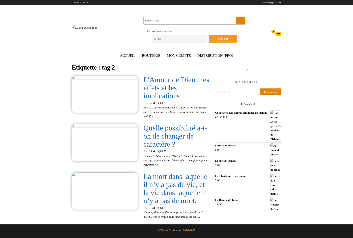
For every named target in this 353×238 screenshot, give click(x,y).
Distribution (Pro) (215, 55)
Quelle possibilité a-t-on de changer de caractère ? (175, 136)
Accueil (128, 55)
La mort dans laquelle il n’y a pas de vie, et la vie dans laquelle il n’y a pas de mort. (175, 188)
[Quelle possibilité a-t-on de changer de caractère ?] (105, 142)
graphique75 (157, 103)
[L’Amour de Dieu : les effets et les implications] (105, 94)
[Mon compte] (265, 33)
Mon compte (179, 55)
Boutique (151, 55)
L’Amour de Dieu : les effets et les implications (176, 88)
